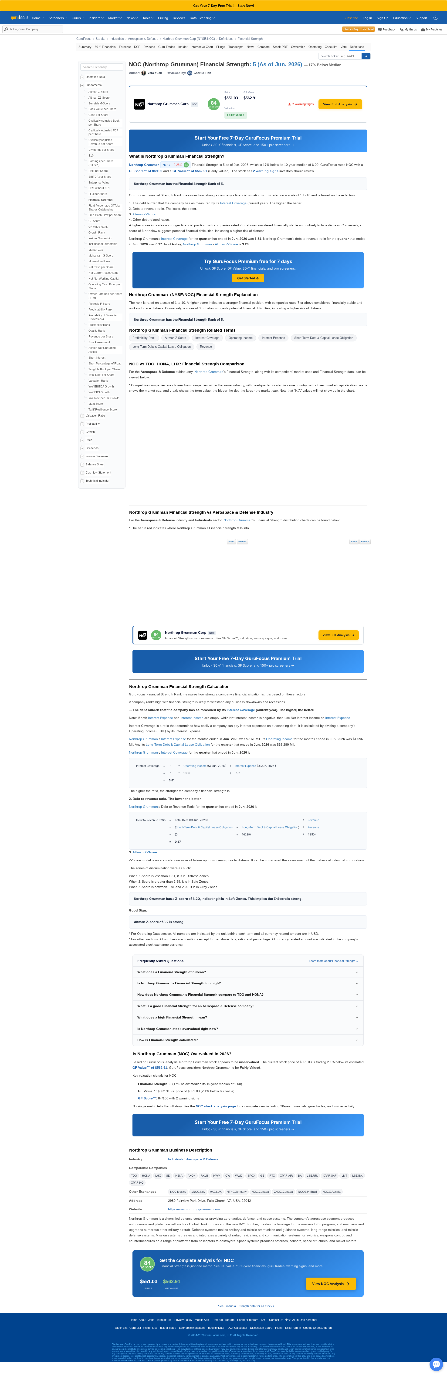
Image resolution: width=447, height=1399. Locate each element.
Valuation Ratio (95, 415)
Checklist (331, 47)
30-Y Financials (105, 47)
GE (262, 1175)
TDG (134, 1175)
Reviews (179, 18)
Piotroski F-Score (99, 303)
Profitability (93, 423)
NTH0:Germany (237, 1191)
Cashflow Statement (98, 472)
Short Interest (96, 357)
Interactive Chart (202, 47)
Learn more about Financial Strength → (334, 961)
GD (168, 1175)
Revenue (206, 346)
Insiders (95, 18)
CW (227, 1175)
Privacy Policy (183, 1320)
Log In (367, 18)
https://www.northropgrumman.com (194, 1209)
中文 (288, 1320)
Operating (315, 47)
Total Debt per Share (101, 375)
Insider (182, 47)
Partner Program (247, 1320)
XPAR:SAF (329, 1175)
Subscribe (350, 18)
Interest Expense (273, 338)
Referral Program (223, 1320)
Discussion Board (261, 1327)
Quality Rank (96, 330)
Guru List (135, 1327)
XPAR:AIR (286, 1175)
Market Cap (95, 249)
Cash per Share (98, 115)
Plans (278, 1327)
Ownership (298, 47)
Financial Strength (250, 38)
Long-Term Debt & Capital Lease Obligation (161, 346)
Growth (90, 432)
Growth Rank (96, 232)
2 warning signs (265, 171)
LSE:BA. (357, 1175)
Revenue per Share (100, 336)
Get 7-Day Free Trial (358, 29)
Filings (220, 47)
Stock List (121, 1327)
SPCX (251, 1175)
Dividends (92, 448)
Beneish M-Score (99, 103)
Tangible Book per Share (104, 369)
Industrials (117, 38)
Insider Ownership (100, 238)
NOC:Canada (260, 1191)
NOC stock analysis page (216, 1106)
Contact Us (276, 1320)
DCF (137, 47)
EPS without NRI (98, 188)
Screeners (57, 18)
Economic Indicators (192, 1327)
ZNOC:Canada (283, 1191)
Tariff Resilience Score (102, 409)
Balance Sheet (95, 464)
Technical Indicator (97, 480)
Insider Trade (167, 1327)
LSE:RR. (312, 1175)
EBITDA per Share (100, 176)
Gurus (77, 18)
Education (401, 18)
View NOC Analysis (328, 1284)
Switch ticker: (330, 56)
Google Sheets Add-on (317, 1327)
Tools (146, 18)
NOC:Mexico (178, 1191)
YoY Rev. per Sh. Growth (103, 398)
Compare (263, 47)
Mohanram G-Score (100, 255)
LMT (344, 1175)
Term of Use (164, 1320)
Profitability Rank (99, 325)
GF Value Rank (98, 226)
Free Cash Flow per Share (105, 215)
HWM (216, 1175)
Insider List (150, 1327)
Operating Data (95, 77)
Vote (344, 47)
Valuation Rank (98, 380)
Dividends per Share (101, 149)
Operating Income (241, 338)
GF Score (94, 221)
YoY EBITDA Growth (101, 386)
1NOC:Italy (198, 1191)
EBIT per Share (98, 171)
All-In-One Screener (304, 1320)
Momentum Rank (99, 261)
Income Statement (97, 456)
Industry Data (215, 1327)
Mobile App (202, 1320)
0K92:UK (216, 1191)
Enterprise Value (98, 182)
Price (89, 440)
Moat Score (95, 403)
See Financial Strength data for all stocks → (248, 1306)
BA (300, 1175)
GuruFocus (83, 38)
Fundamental (94, 85)
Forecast (125, 47)
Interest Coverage (233, 203)
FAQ (263, 1320)
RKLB (204, 1175)
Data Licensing (201, 18)
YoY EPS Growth (99, 392)
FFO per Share (97, 194)
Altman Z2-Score (99, 97)
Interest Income (191, 718)
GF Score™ (147, 1098)
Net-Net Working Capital (103, 278)
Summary (84, 47)
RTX (272, 1175)
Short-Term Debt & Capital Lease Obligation (323, 338)
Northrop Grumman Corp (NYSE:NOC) (189, 38)
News (130, 18)
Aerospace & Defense (143, 38)
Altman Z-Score (98, 91)
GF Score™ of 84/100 (145, 171)
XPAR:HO (137, 1182)
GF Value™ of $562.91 (190, 171)
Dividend (149, 47)
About (142, 1320)
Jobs (151, 1320)
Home (37, 18)
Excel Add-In (293, 1327)
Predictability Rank (100, 309)
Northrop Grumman (144, 165)
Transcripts (236, 47)
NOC (175, 165)
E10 (91, 155)
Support (421, 18)
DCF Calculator (237, 1327)
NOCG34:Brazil (308, 1191)
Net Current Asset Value (103, 272)
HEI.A (179, 1175)
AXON (192, 1175)
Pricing (163, 18)
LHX (158, 1175)
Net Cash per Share (101, 267)
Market (113, 18)
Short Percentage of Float (104, 363)
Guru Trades (166, 47)
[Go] (366, 56)
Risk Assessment (99, 342)
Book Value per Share (102, 109)
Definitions (226, 38)
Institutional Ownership (102, 244)
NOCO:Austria (332, 1191)
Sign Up (382, 18)
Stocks (100, 38)
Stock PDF (280, 47)
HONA (146, 1175)
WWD (238, 1175)
